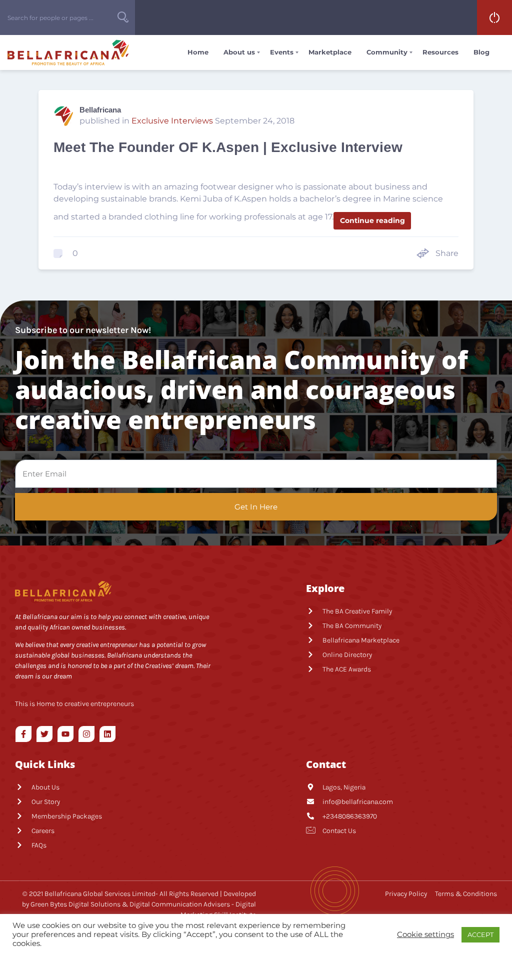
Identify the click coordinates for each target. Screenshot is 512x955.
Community (387, 52)
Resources (440, 52)
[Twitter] (44, 734)
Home (198, 52)
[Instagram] (86, 734)
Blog (482, 52)
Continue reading (372, 220)
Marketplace (330, 52)
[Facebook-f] (24, 734)
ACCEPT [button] (481, 934)
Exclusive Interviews (172, 121)
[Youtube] (66, 734)
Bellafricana (100, 110)
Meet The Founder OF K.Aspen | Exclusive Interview (228, 147)
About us (239, 52)
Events (282, 52)
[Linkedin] (108, 734)
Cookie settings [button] (425, 934)
